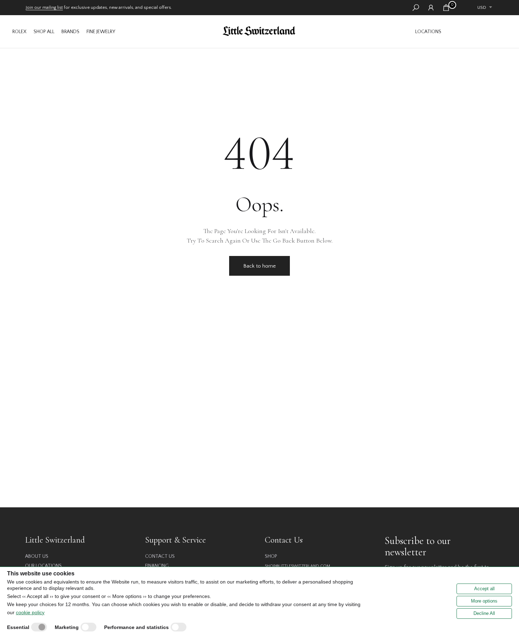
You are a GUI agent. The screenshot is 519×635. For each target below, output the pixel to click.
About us (36, 556)
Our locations (43, 566)
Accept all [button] (484, 588)
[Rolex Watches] (477, 31)
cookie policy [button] (30, 612)
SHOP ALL (44, 32)
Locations (428, 31)
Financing (157, 566)
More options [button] (484, 601)
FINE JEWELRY (100, 32)
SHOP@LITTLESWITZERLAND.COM (297, 566)
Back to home (259, 266)
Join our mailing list (44, 7)
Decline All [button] (484, 613)
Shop (271, 556)
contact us (160, 556)
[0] (446, 8)
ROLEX (19, 32)
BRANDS (70, 32)
